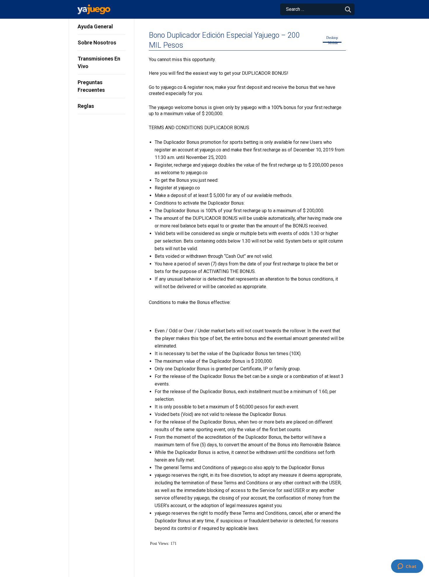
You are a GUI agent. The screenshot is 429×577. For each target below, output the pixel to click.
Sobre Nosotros (97, 42)
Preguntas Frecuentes (91, 86)
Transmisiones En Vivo (99, 62)
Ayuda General (95, 26)
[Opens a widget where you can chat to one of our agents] (407, 566)
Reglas (86, 106)
